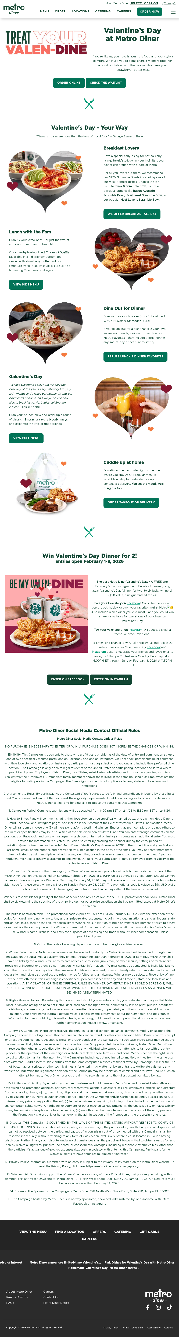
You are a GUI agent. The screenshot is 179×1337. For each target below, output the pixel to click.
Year (155, 691)
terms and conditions (75, 699)
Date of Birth (130, 677)
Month (125, 691)
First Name (20, 660)
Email (70, 677)
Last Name (101, 660)
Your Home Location (26, 677)
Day (139, 691)
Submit (153, 703)
